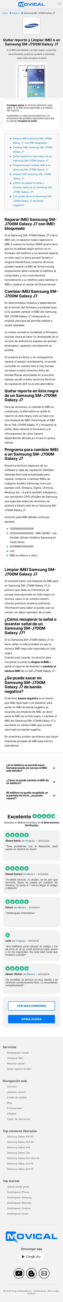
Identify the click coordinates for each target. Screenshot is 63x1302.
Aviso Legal (53, 1291)
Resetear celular (16, 1063)
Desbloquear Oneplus (19, 1208)
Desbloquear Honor (17, 1213)
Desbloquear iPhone (18, 1192)
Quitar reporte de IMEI (19, 1069)
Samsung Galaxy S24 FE (20, 1169)
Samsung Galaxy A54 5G (20, 1141)
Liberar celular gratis (18, 1186)
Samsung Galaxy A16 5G (20, 1136)
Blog (9, 1102)
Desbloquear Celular (18, 1052)
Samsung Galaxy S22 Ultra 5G (23, 1158)
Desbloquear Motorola (19, 1202)
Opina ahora (32, 1019)
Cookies (31, 1293)
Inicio (5, 13)
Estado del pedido (17, 1097)
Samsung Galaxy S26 (18, 1152)
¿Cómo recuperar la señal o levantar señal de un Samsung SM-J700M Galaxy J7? (32, 187)
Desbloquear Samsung (19, 1197)
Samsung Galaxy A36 (18, 1147)
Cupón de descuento (18, 1119)
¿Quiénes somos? (16, 1092)
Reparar (16, 13)
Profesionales (14, 1108)
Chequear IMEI (15, 1058)
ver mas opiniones (31, 1006)
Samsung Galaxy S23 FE (20, 1163)
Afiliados (11, 1113)
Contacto (12, 1086)
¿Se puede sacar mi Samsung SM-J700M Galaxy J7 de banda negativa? (32, 201)
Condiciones (40, 1291)
